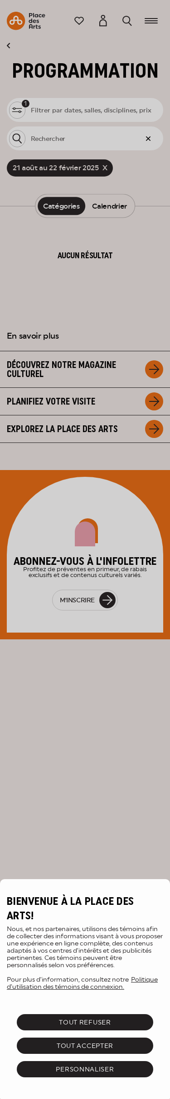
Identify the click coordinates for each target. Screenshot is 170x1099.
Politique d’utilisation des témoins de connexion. (82, 983)
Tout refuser (85, 1022)
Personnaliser (85, 1069)
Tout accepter (85, 1045)
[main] (85, 989)
